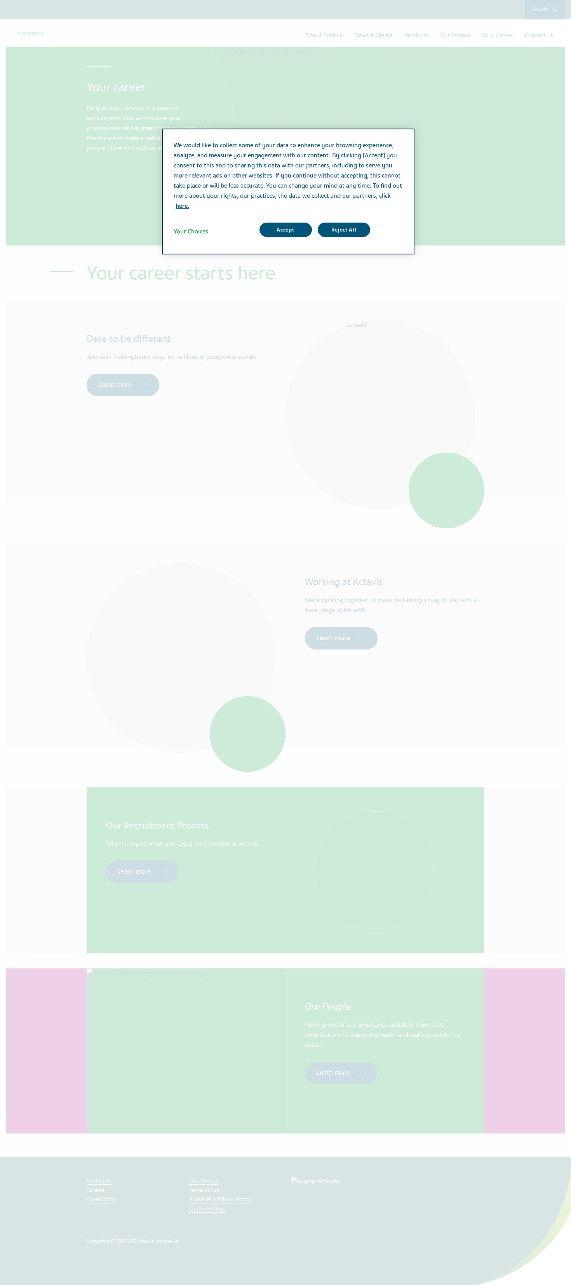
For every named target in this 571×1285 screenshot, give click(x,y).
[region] (288, 191)
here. (182, 206)
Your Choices (191, 231)
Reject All (344, 229)
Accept (285, 229)
